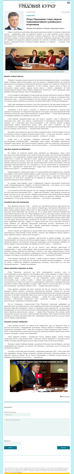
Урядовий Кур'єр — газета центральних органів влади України (37, 4)
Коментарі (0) (8, 407)
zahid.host (20, 472)
